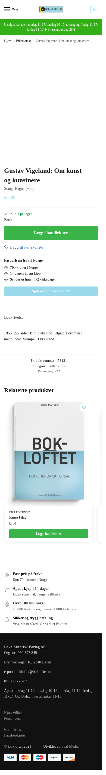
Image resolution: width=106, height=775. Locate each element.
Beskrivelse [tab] (14, 317)
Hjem (7, 41)
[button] (93, 9)
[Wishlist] (84, 407)
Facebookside (14, 735)
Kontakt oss (13, 730)
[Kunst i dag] (48, 452)
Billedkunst (23, 41)
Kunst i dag (18, 517)
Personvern (12, 719)
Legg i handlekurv (51, 232)
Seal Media (70, 746)
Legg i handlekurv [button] (48, 534)
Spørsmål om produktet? (51, 291)
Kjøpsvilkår (13, 713)
